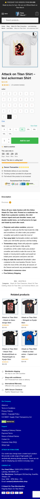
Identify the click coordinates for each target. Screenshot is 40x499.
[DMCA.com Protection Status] (20, 421)
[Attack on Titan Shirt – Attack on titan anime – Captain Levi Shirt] (29, 338)
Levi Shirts (10, 28)
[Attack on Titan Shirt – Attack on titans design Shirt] (10, 306)
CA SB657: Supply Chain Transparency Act (17, 417)
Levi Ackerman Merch (28, 285)
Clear (3, 121)
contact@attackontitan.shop (16, 481)
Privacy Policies (7, 411)
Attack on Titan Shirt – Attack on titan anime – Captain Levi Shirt (29, 353)
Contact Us (5, 439)
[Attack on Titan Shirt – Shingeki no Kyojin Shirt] (29, 306)
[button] (35, 33)
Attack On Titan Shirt (14, 285)
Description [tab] (6, 197)
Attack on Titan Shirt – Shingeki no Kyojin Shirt (29, 320)
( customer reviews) (18, 85)
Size (3, 126)
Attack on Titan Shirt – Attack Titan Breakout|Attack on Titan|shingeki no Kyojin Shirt (9, 354)
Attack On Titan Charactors (19, 26)
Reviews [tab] (6, 202)
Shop (8, 26)
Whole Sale (5, 445)
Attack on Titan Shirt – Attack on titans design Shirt (9, 320)
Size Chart (34, 126)
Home (3, 26)
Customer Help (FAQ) (9, 442)
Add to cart (25, 141)
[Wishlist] (15, 302)
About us (5, 405)
